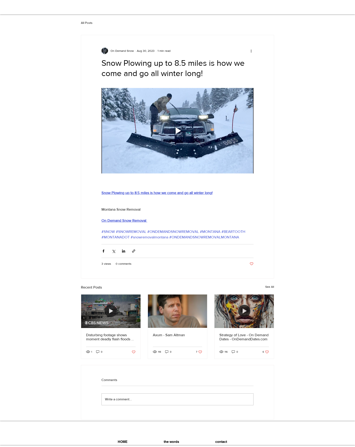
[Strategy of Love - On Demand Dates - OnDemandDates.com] (244, 311)
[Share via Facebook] (103, 251)
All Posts (86, 22)
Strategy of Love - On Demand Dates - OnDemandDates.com (244, 337)
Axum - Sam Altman (169, 335)
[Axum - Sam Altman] (177, 311)
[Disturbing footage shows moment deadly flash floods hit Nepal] (111, 311)
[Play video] (177, 130)
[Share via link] (134, 251)
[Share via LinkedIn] (124, 251)
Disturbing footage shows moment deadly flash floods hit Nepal (110, 337)
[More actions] (251, 50)
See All (269, 286)
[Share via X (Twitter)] (113, 251)
